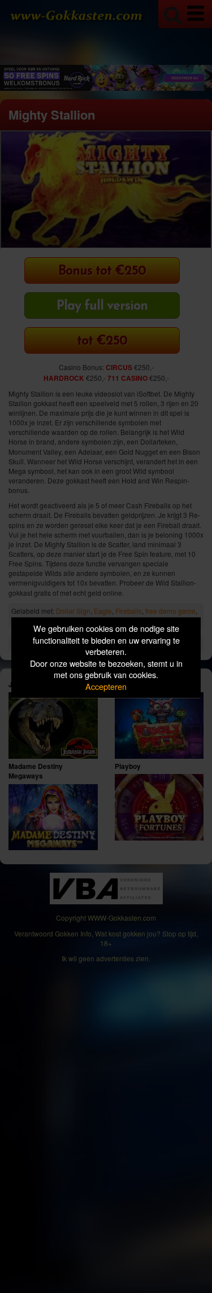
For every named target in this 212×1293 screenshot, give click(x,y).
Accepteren (106, 686)
